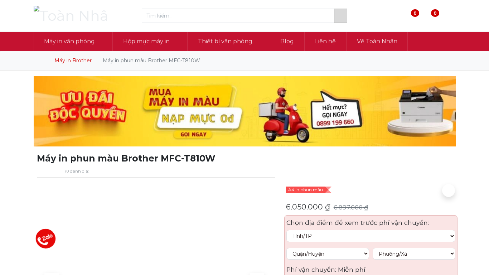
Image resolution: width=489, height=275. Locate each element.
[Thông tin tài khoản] (449, 16)
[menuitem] (287, 41)
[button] (420, 41)
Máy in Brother (73, 60)
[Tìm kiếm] (340, 16)
